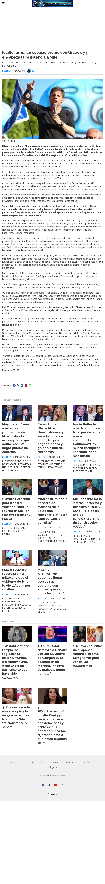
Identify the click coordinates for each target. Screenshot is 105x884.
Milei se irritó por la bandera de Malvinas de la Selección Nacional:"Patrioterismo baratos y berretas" (52, 510)
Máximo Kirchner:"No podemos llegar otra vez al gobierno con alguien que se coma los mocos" (51, 581)
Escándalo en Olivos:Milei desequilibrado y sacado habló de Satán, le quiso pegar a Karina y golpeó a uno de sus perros (50, 438)
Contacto (14, 762)
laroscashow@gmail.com (52, 775)
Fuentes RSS (88, 762)
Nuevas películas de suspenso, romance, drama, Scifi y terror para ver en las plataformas (88, 655)
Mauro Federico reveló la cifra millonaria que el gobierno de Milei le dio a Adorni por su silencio (16, 579)
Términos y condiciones (64, 762)
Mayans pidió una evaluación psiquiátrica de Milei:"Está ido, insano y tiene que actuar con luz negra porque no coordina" (16, 438)
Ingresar (54, 767)
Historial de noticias (36, 762)
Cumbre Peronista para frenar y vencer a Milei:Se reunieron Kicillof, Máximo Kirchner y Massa (16, 508)
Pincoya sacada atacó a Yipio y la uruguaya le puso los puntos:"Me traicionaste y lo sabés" (16, 717)
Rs (33, 70)
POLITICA (6, 71)
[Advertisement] (52, 27)
